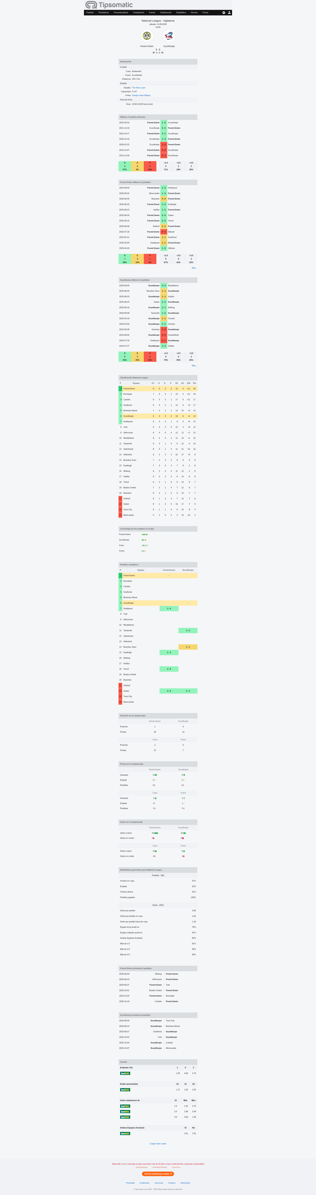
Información (185, 1183)
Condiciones (145, 1183)
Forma (205, 12)
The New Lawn (138, 88)
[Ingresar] (229, 12)
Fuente (152, 12)
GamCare (176, 1167)
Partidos (90, 12)
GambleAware (141, 1167)
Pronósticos (104, 12)
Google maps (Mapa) (141, 95)
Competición (138, 12)
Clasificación (165, 12)
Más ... (195, 268)
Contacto (171, 1183)
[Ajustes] (224, 12)
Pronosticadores (121, 12)
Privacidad (130, 1183)
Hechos (194, 12)
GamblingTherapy (160, 1167)
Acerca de (159, 1183)
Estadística (181, 12)
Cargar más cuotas (158, 1144)
